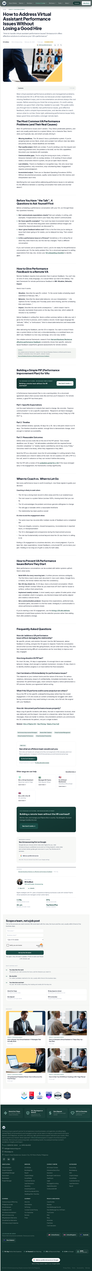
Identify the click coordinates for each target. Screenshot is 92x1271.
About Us (27, 1202)
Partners (27, 1215)
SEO (70, 1173)
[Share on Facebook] (58, 45)
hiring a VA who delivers (61, 610)
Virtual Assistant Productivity (43, 736)
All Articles (50, 1220)
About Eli (22, 888)
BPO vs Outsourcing (8, 1215)
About (67, 3)
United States (55, 1235)
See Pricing (41, 724)
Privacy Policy (67, 1268)
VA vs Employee (6, 1207)
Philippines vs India (7, 1204)
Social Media (28, 1178)
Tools (59, 3)
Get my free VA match (24, 952)
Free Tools (50, 1223)
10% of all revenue (36, 1137)
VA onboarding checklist (55, 253)
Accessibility (80, 1268)
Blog (48, 1217)
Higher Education (52, 1186)
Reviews (49, 1204)
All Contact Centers (52, 1167)
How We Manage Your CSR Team (56, 1210)
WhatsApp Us (8, 1151)
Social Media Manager (8, 1173)
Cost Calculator (51, 1225)
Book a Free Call (53, 724)
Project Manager (7, 1181)
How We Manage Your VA (54, 1207)
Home (4, 9)
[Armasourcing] (38, 1127)
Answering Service (30, 1188)
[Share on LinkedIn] (55, 45)
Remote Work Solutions (46, 732)
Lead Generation (29, 1183)
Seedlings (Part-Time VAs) (32, 1194)
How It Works (13, 3)
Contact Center (40, 3)
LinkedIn (32, 888)
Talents (21, 3)
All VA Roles (28, 1167)
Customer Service (30, 1181)
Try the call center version (42, 762)
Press (26, 1217)
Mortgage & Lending (52, 1183)
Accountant (5, 1175)
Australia (85, 1235)
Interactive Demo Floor (53, 1170)
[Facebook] (4, 1159)
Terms (73, 1268)
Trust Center (50, 1212)
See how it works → (65, 383)
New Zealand (10, 1240)
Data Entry (27, 1186)
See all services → (71, 771)
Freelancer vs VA (6, 1210)
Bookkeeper (5, 1178)
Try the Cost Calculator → (28, 758)
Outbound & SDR (52, 1188)
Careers (76, 3)
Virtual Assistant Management (62, 732)
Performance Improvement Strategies (27, 732)
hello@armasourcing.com (12, 1148)
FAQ (48, 1215)
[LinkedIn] (8, 1159)
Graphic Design (29, 1175)
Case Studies (50, 1202)
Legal (48, 1181)
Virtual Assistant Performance (25, 736)
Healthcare (50, 1178)
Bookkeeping (28, 1170)
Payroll (26, 1173)
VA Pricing (27, 1207)
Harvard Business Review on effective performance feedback (33, 356)
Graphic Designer (7, 1170)
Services (29, 3)
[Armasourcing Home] (4, 3)
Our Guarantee (29, 1212)
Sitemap (87, 1268)
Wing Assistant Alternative (9, 1217)
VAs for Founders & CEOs (32, 1191)
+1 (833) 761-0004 (11, 1145)
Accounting (72, 1167)
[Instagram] (13, 1159)
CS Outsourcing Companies (10, 1223)
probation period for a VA (49, 463)
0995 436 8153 (25, 1145)
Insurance (49, 1173)
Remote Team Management (17, 9)
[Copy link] (61, 45)
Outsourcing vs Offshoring (9, 1202)
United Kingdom (71, 1235)
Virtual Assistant (6, 1167)
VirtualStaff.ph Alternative (9, 1220)
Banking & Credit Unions (53, 1175)
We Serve (52, 3)
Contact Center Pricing (31, 1210)
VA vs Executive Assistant (9, 1212)
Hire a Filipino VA (29, 724)
